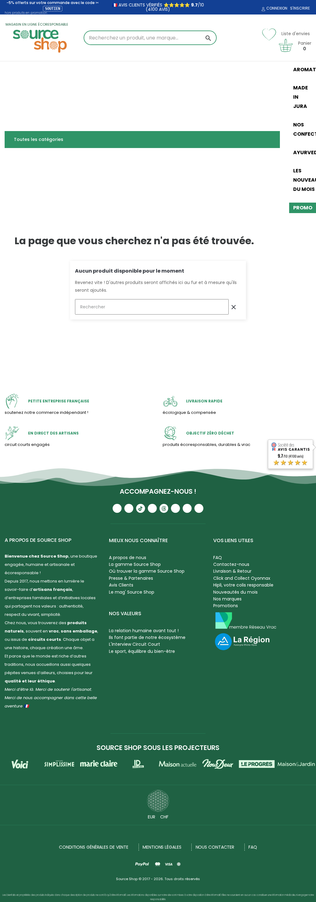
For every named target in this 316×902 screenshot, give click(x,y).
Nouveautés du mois (235, 592)
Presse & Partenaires (131, 578)
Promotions (225, 606)
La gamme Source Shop (135, 564)
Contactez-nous (231, 564)
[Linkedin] (175, 508)
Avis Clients (121, 585)
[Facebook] (152, 508)
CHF (164, 817)
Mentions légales (162, 847)
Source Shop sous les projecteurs (158, 747)
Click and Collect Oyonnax (241, 578)
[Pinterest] (198, 508)
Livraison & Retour (232, 571)
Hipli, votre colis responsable (243, 585)
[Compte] (262, 9)
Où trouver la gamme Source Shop (147, 571)
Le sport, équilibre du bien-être (142, 651)
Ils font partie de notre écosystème (147, 637)
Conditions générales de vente (93, 847)
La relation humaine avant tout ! (144, 631)
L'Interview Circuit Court (134, 644)
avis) (164, 9)
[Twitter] (187, 508)
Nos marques (227, 599)
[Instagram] (128, 508)
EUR (151, 817)
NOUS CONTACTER (215, 847)
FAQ (217, 557)
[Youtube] (117, 508)
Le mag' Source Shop (131, 592)
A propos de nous (127, 557)
